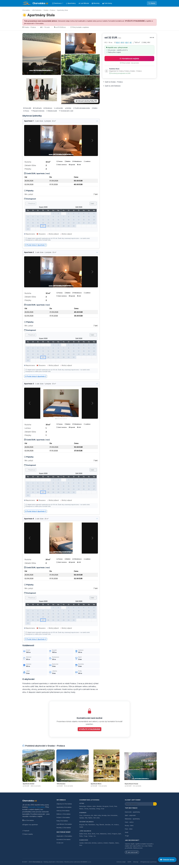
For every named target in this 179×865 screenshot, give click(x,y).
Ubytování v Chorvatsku (36, 807)
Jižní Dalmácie (36, 10)
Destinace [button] (58, 3)
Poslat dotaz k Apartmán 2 (36, 376)
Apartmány (72, 3)
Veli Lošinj (96, 818)
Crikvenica (86, 815)
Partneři (26, 830)
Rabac (81, 808)
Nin (86, 824)
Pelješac (111, 843)
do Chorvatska (29, 820)
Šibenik (101, 824)
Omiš (109, 833)
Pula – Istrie (128, 829)
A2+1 (127, 42)
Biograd (81, 824)
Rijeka (90, 818)
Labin (94, 806)
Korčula (94, 843)
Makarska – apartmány (132, 819)
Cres (80, 815)
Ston (80, 845)
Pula (115, 806)
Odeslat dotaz (168, 860)
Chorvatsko (26, 10)
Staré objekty (28, 834)
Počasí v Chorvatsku (63, 817)
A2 (130, 42)
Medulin (99, 806)
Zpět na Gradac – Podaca (114, 82)
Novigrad (105, 806)
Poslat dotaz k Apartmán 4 (36, 639)
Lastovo (100, 843)
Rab (86, 818)
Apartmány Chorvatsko (64, 807)
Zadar (81, 827)
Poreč (111, 806)
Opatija (81, 818)
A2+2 (118, 42)
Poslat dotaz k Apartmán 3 (36, 511)
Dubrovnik (88, 843)
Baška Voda (83, 833)
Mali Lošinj (97, 815)
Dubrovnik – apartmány (132, 812)
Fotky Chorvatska (62, 821)
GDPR (129, 862)
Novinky (97, 3)
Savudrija (92, 808)
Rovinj (86, 808)
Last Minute (84, 3)
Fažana (89, 806)
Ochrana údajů (121, 862)
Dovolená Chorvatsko (64, 839)
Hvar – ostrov (129, 822)
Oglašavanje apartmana (149, 862)
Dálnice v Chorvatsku (63, 814)
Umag (98, 808)
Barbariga (82, 806)
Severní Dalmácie (86, 821)
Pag (97, 824)
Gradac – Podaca (49, 10)
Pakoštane (91, 824)
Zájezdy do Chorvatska (64, 804)
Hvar (97, 833)
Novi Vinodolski (112, 815)
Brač (89, 833)
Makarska (103, 833)
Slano (117, 843)
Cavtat (81, 843)
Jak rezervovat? (133, 852)
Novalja (104, 815)
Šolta (81, 836)
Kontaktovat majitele (130, 59)
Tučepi (90, 836)
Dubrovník (83, 840)
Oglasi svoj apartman (31, 824)
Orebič (105, 843)
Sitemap (135, 862)
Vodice (116, 824)
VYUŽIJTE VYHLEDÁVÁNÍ (134, 21)
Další (92, 203)
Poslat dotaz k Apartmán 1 (36, 245)
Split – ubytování (130, 815)
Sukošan (107, 824)
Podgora (114, 833)
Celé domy (108, 3)
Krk (92, 815)
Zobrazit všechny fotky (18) (87, 101)
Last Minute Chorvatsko (64, 824)
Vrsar (102, 808)
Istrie (81, 803)
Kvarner (82, 812)
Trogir (85, 836)
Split (119, 833)
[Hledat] (155, 804)
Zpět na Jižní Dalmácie (112, 86)
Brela (93, 833)
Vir (112, 824)
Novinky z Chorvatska (64, 827)
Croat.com (60, 843)
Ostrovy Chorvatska (63, 810)
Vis (95, 836)
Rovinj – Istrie (129, 825)
